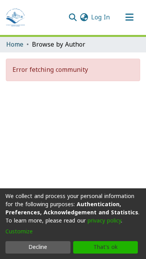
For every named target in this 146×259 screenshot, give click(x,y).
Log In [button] (101, 17)
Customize (19, 232)
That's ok (105, 247)
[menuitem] (84, 17)
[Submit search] (72, 17)
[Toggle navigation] (129, 17)
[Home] (15, 17)
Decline (37, 247)
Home (14, 44)
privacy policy (104, 221)
